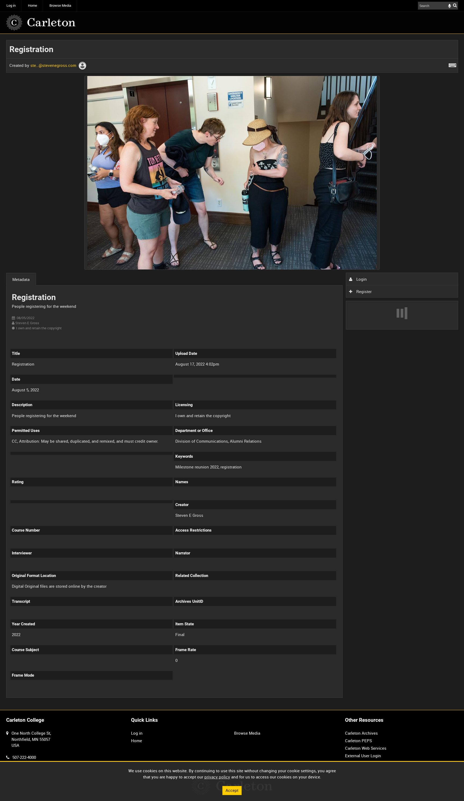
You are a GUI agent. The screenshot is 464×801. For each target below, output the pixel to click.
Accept (232, 790)
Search (455, 5)
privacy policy (217, 777)
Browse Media (60, 5)
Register (363, 291)
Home (32, 5)
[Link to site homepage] (40, 23)
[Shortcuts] (452, 64)
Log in (11, 5)
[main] (232, 372)
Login (361, 279)
